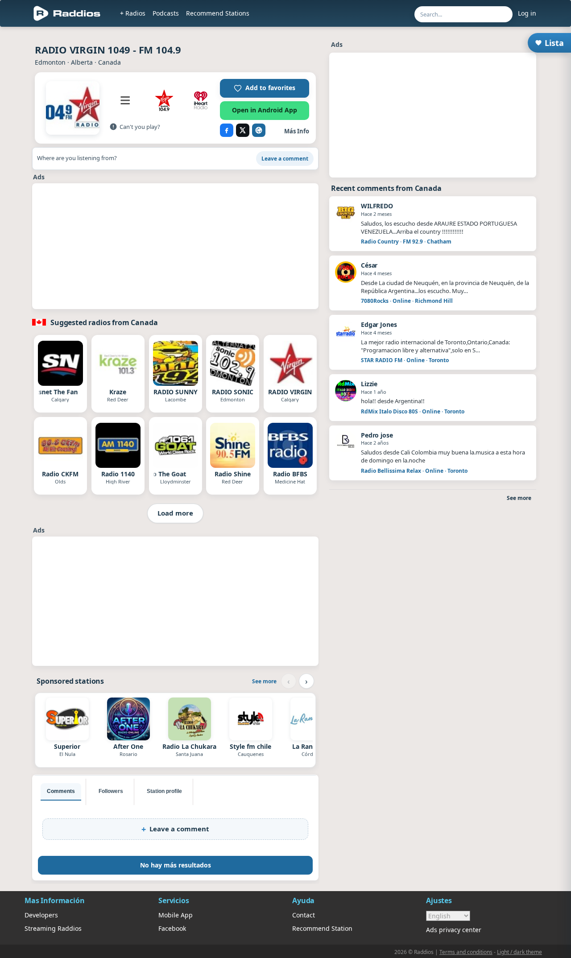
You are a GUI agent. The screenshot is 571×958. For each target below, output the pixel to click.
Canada (109, 62)
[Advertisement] (175, 246)
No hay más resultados (175, 865)
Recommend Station (322, 928)
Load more (175, 512)
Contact (303, 915)
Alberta (82, 62)
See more (264, 681)
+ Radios (132, 13)
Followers (111, 791)
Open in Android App (264, 110)
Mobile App (175, 915)
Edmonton (50, 62)
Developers (41, 915)
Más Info (296, 131)
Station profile (164, 791)
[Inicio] (67, 13)
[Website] (258, 130)
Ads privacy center (453, 929)
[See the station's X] (242, 130)
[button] (264, 88)
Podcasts (166, 13)
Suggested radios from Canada (104, 322)
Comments (61, 791)
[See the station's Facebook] (226, 130)
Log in (527, 13)
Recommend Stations (217, 13)
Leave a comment (284, 158)
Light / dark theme (519, 952)
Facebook (172, 928)
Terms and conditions (465, 952)
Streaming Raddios (53, 928)
